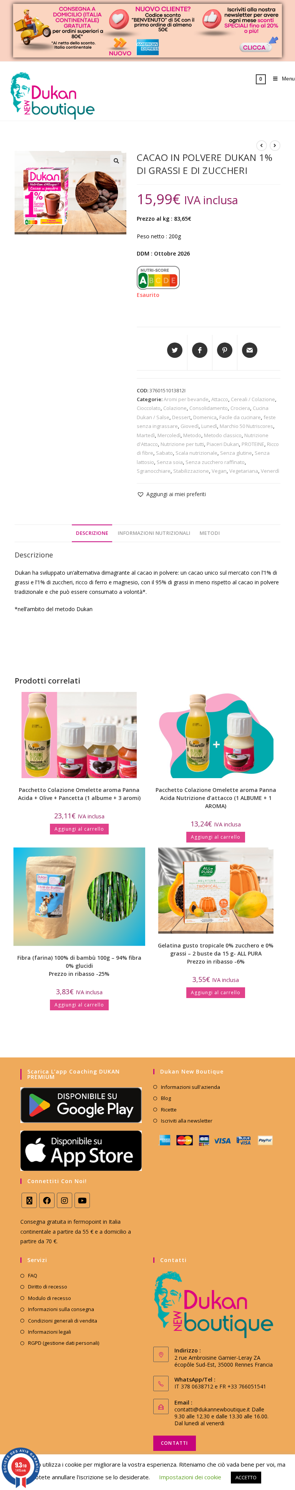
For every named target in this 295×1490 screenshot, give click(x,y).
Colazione (175, 408)
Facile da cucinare (240, 417)
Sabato (164, 452)
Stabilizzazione (191, 470)
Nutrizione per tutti (182, 444)
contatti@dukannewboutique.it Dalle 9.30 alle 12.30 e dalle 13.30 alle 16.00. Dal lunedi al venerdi (221, 1416)
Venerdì (270, 470)
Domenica (205, 417)
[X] (29, 1200)
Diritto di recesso (47, 1286)
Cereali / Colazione (253, 399)
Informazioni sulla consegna (61, 1309)
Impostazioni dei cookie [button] (190, 1477)
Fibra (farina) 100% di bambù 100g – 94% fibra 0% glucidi (79, 965)
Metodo (192, 435)
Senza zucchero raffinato (215, 462)
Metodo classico (223, 435)
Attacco (219, 399)
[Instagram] (64, 1200)
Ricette (169, 1109)
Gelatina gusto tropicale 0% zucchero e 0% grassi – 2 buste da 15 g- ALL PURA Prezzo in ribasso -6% (215, 953)
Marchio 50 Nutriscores (246, 426)
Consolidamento (208, 408)
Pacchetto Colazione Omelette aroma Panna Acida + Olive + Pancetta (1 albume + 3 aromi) (79, 794)
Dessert (181, 417)
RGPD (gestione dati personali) (63, 1342)
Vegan (219, 470)
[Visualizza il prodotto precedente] (261, 145)
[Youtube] (82, 1200)
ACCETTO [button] (246, 1477)
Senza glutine (236, 452)
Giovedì (190, 426)
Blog (166, 1098)
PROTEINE (253, 444)
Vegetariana (243, 470)
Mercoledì (169, 435)
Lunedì (209, 426)
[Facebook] (47, 1200)
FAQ (32, 1275)
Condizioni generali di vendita (62, 1320)
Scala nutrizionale (196, 452)
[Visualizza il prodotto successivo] (275, 145)
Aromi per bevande (186, 399)
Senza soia (170, 462)
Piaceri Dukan (223, 444)
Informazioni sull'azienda (190, 1086)
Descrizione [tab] (92, 533)
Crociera (240, 408)
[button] (116, 161)
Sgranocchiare (154, 470)
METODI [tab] (209, 533)
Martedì (146, 435)
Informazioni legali (49, 1331)
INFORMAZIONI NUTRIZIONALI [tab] (154, 533)
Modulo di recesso (49, 1298)
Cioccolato (149, 408)
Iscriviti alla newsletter (186, 1120)
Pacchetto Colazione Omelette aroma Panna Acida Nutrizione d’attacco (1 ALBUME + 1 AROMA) (216, 798)
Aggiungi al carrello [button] (79, 829)
